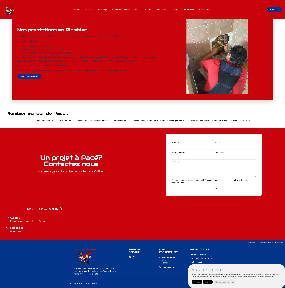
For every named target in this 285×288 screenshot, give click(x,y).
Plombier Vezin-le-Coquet (134, 120)
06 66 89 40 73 (275, 10)
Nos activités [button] (204, 10)
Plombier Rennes (43, 120)
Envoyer (214, 188)
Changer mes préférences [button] (224, 282)
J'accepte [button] (197, 282)
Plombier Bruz (152, 120)
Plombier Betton (244, 120)
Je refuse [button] (208, 282)
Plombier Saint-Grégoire (200, 120)
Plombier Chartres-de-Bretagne (224, 120)
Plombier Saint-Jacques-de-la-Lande (174, 120)
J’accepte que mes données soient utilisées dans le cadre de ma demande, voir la (209, 181)
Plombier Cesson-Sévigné (112, 120)
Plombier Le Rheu (76, 120)
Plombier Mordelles (60, 120)
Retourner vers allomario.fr (29, 76)
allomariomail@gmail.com (116, 71)
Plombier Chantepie (93, 120)
